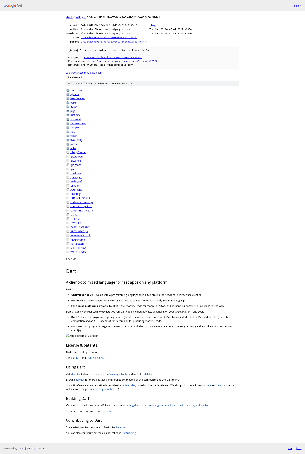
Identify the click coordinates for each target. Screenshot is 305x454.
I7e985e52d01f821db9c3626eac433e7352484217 (113, 57)
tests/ (73, 135)
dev (219, 385)
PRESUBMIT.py (79, 231)
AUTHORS (76, 189)
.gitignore (75, 165)
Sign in (297, 5)
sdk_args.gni (77, 243)
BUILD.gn (75, 194)
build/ (73, 102)
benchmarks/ (77, 98)
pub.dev (80, 379)
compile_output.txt (81, 206)
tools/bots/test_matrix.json (81, 72)
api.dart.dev (128, 385)
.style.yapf (76, 181)
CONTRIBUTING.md (82, 210)
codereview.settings (81, 202)
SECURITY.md (78, 248)
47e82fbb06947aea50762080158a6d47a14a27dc (109, 37)
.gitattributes (77, 156)
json (298, 448)
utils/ (73, 148)
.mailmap (75, 173)
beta (208, 385)
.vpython (75, 185)
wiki (109, 411)
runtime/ (75, 115)
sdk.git (81, 17)
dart (69, 17)
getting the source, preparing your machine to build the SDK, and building (167, 405)
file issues (121, 427)
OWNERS (75, 223)
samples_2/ (76, 127)
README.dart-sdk (80, 235)
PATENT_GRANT (80, 227)
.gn (72, 169)
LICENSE (75, 218)
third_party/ (76, 140)
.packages (76, 177)
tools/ (73, 144)
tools (124, 374)
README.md (77, 239)
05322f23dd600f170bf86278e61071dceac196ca (109, 41)
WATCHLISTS (78, 252)
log (153, 25)
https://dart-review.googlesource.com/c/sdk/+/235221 (123, 61)
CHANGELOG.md (80, 198)
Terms (40, 448)
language (114, 374)
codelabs (147, 374)
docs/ (73, 106)
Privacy (31, 448)
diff (143, 41)
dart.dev (75, 374)
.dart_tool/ (76, 90)
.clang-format (78, 152)
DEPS (73, 214)
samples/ (75, 119)
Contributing (129, 433)
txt (290, 448)
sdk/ (72, 131)
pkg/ (72, 111)
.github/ (74, 94)
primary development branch (101, 389)
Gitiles (21, 448)
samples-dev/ (78, 123)
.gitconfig (75, 160)
